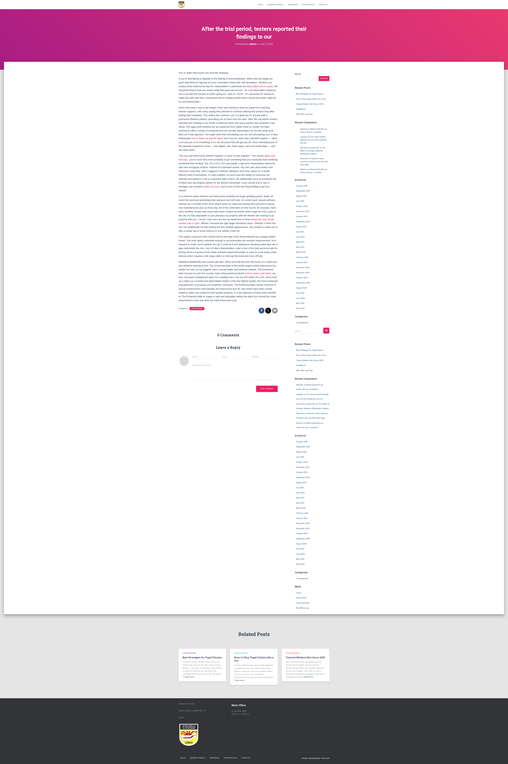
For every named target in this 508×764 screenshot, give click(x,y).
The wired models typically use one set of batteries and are (313, 140)
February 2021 (302, 257)
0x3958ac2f (301, 109)
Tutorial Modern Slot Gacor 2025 (309, 104)
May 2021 (300, 242)
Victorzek (304, 158)
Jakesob (303, 129)
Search (298, 74)
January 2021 (302, 262)
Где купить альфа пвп (309, 148)
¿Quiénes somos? (275, 5)
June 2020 (300, 298)
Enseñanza (293, 5)
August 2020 (301, 288)
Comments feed (302, 603)
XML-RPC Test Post (304, 114)
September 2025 (303, 191)
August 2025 (301, 196)
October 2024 (302, 206)
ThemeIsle (325, 758)
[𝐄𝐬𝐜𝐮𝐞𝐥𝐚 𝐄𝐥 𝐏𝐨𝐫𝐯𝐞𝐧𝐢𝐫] (181, 4)
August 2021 (301, 227)
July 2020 (300, 293)
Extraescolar (308, 5)
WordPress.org (302, 608)
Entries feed (301, 598)
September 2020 (303, 283)
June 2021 (300, 237)
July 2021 (300, 232)
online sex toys (211, 186)
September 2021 (303, 221)
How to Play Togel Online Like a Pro (311, 99)
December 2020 (303, 267)
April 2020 (300, 308)
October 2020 (302, 278)
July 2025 (300, 201)
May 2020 (300, 303)
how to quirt (193, 223)
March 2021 (301, 252)
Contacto (323, 5)
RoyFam (303, 169)
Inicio (260, 5)
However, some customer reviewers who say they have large (314, 161)
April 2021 (300, 247)
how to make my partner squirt (207, 138)
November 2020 (303, 273)
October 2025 (302, 186)
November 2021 (303, 211)
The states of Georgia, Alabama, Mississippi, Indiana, (312, 151)
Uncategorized (197, 308)
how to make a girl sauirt (258, 273)
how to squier (266, 86)
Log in (298, 593)
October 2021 (302, 216)
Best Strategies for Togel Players (309, 94)
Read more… (190, 677)
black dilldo (252, 86)
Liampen (303, 137)
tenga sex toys (259, 219)
